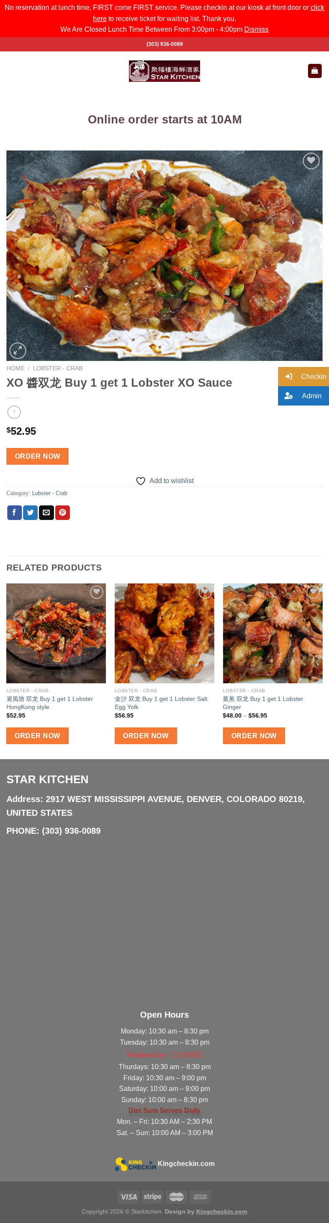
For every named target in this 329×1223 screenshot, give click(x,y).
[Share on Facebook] (14, 512)
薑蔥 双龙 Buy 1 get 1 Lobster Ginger (263, 702)
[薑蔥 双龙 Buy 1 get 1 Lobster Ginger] (273, 633)
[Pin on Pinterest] (62, 512)
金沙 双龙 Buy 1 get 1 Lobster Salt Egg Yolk (161, 702)
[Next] (322, 670)
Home (15, 368)
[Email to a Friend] (46, 512)
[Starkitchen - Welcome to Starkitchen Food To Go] (164, 71)
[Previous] (6, 670)
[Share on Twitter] (30, 512)
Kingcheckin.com (186, 1163)
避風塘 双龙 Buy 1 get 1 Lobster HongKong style (49, 702)
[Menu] (11, 70)
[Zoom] (17, 351)
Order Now (37, 456)
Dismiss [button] (256, 29)
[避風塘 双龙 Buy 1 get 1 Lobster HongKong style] (56, 633)
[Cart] (315, 71)
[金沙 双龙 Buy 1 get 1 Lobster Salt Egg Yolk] (165, 633)
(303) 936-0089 (165, 44)
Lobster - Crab (58, 368)
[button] (303, 376)
